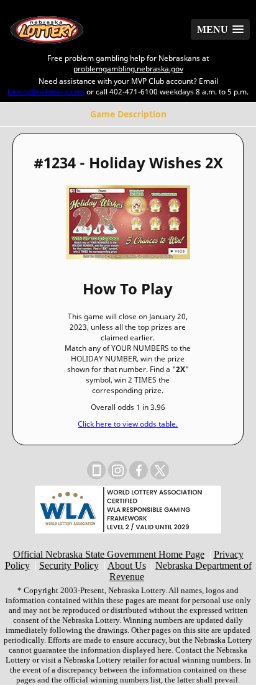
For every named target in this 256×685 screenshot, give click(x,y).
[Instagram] (117, 470)
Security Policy (69, 565)
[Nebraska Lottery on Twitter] (159, 470)
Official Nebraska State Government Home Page (108, 554)
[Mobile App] (96, 470)
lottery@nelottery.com (46, 91)
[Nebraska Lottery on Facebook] (138, 470)
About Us (126, 565)
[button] (220, 29)
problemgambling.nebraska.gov (128, 68)
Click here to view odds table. (128, 424)
